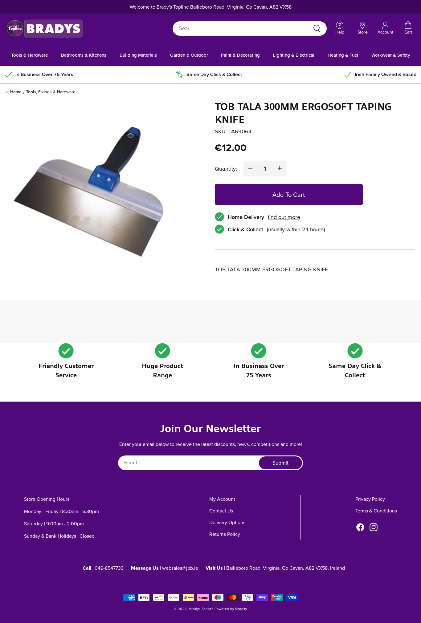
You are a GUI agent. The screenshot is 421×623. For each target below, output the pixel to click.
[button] (408, 28)
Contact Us (221, 510)
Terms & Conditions (376, 510)
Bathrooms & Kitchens (83, 55)
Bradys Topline (201, 608)
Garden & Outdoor (189, 55)
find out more (284, 216)
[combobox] (242, 28)
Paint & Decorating (240, 55)
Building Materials (138, 55)
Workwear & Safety (390, 55)
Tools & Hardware (29, 55)
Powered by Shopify (231, 608)
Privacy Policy (370, 499)
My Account (222, 499)
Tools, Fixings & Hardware (51, 92)
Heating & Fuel (343, 55)
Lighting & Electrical (293, 55)
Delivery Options (227, 522)
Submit (280, 463)
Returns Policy (224, 534)
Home (16, 92)
